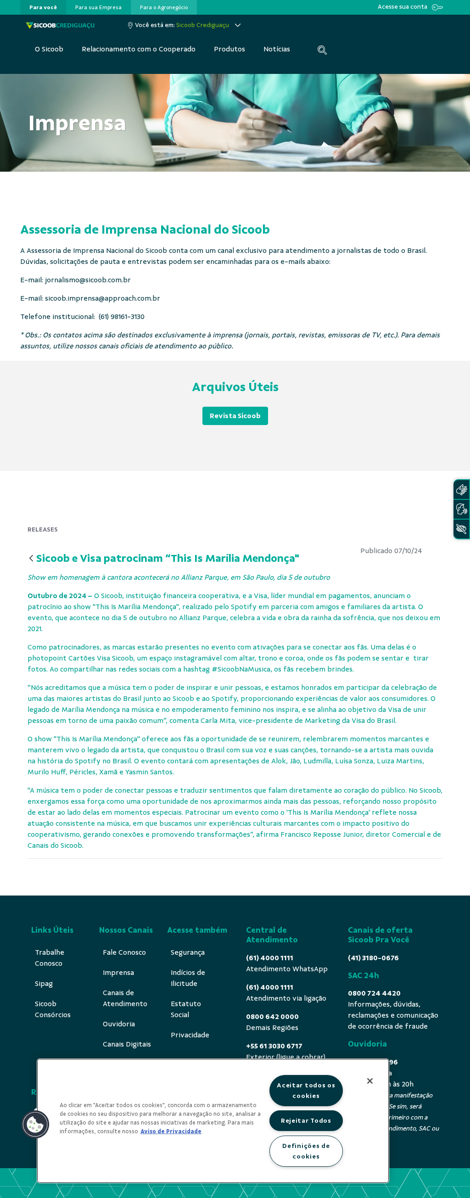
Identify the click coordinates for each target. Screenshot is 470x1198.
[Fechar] (370, 1081)
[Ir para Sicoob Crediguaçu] (60, 25)
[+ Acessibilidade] (461, 529)
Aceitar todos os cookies (306, 1090)
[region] (213, 1120)
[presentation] (43, 7)
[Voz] (461, 509)
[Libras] (461, 489)
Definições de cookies (306, 1151)
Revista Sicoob (235, 416)
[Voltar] (31, 559)
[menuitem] (43, 7)
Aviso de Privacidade (170, 1131)
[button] (35, 1124)
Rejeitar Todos (306, 1120)
